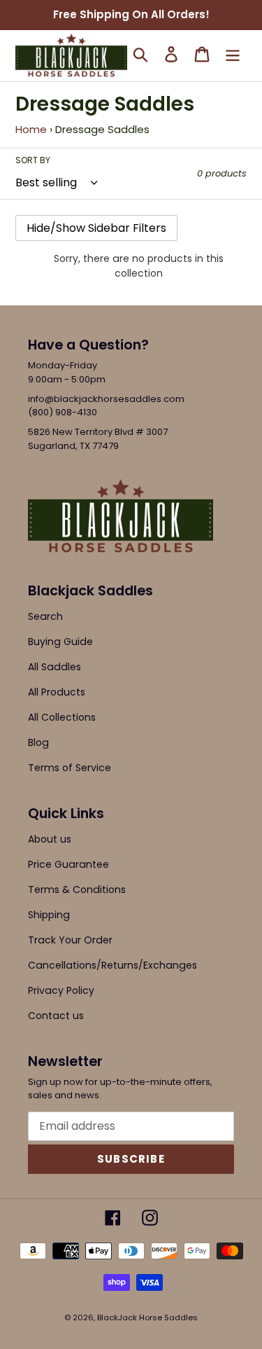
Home (31, 129)
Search (45, 616)
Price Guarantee (68, 864)
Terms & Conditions (77, 890)
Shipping (49, 915)
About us (49, 839)
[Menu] (232, 54)
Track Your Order (70, 940)
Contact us (56, 1016)
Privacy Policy (61, 990)
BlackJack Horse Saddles (147, 1317)
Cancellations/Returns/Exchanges (112, 965)
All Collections (62, 717)
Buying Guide (60, 642)
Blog (38, 742)
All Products (56, 692)
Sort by (32, 160)
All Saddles (54, 667)
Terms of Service (69, 768)
